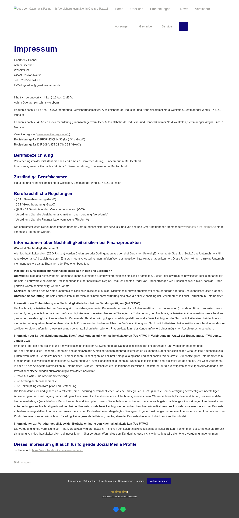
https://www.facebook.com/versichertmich (57, 450)
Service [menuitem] (167, 26)
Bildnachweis (22, 462)
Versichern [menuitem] (202, 9)
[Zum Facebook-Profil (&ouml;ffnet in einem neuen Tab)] (116, 509)
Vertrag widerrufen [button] (159, 481)
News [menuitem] (184, 9)
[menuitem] (183, 26)
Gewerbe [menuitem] (145, 26)
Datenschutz (90, 481)
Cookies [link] (139, 481)
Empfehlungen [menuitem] (160, 9)
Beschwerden (125, 481)
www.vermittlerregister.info (53, 134)
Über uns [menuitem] (136, 9)
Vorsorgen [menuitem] (122, 26)
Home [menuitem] (119, 9)
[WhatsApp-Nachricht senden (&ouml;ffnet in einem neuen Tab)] (123, 509)
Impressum (74, 481)
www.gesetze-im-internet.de (198, 226)
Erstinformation (107, 481)
